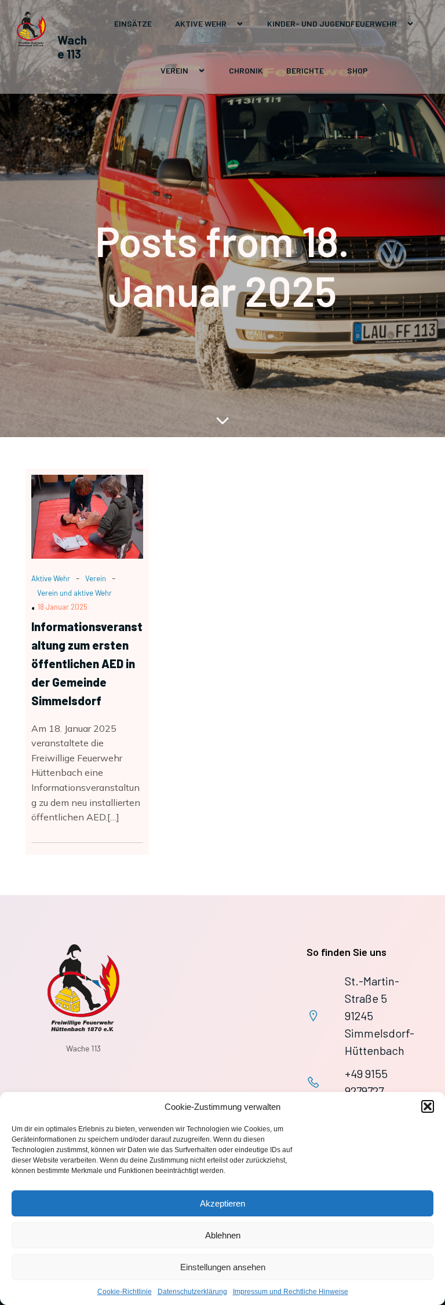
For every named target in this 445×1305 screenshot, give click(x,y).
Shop (357, 70)
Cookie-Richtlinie (124, 1292)
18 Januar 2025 (62, 606)
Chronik (246, 70)
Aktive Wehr (50, 578)
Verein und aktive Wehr (74, 592)
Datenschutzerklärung (192, 1292)
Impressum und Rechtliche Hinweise (290, 1292)
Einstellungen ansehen (222, 1267)
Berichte (305, 70)
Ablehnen (222, 1235)
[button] (427, 1106)
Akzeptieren (222, 1203)
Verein (95, 578)
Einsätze (133, 23)
